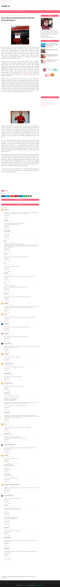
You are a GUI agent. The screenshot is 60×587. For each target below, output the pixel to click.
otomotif (5, 15)
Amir (5, 424)
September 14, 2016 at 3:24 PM (9, 466)
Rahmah (6, 220)
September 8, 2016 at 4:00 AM (9, 344)
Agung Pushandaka (8, 465)
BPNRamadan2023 (44, 100)
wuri (5, 263)
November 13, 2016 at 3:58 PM (9, 538)
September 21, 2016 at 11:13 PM (9, 519)
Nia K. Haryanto (7, 343)
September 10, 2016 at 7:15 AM (9, 384)
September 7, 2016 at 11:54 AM (9, 264)
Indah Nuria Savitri (8, 383)
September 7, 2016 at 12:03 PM (9, 274)
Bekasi (51, 100)
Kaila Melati (6, 548)
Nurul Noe (6, 209)
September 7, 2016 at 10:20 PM (9, 325)
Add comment (8, 559)
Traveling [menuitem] (22, 11)
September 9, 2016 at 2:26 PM (9, 374)
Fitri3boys (6, 354)
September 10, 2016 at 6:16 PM (9, 425)
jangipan (6, 303)
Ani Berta (6, 333)
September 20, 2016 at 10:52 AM (9, 506)
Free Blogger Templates (39, 585)
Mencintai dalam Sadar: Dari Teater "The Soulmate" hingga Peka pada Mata (52, 44)
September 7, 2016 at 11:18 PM (8, 334)
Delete (8, 215)
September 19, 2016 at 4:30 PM (9, 496)
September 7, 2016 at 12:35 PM (9, 294)
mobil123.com (26, 72)
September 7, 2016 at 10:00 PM (9, 315)
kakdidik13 (6, 323)
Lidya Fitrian (4, 22)
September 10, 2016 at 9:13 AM (9, 394)
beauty (52, 102)
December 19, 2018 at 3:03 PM (9, 549)
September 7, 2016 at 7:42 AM (9, 232)
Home (2, 0)
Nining (5, 253)
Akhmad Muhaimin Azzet (9, 444)
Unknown (6, 455)
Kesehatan (56, 100)
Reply (5, 215)
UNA (5, 240)
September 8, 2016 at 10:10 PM (9, 365)
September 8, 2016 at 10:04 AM (9, 355)
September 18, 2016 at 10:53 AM (9, 485)
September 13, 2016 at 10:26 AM (9, 445)
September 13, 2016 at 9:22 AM (9, 435)
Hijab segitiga (7, 231)
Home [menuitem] (2, 11)
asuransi (47, 102)
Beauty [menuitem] (6, 11)
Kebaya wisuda (7, 474)
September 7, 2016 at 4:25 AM (9, 221)
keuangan (43, 104)
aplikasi (42, 102)
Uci (4, 282)
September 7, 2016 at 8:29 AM (9, 242)
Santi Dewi (6, 527)
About (5, 0)
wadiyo (5, 505)
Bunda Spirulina (7, 373)
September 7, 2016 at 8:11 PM (8, 304)
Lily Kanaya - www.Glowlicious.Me (11, 484)
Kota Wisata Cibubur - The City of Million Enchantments (52, 60)
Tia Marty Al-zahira (8, 363)
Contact (10, 0)
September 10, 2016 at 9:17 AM (9, 413)
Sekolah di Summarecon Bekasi (52, 49)
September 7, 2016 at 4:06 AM (9, 210)
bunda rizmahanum (8, 495)
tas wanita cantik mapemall (10, 518)
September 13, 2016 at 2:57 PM (9, 456)
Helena (5, 293)
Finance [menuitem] (17, 11)
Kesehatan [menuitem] (11, 11)
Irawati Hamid (7, 433)
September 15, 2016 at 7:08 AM (9, 476)
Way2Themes (26, 585)
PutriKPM (6, 273)
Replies (6, 217)
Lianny (5, 314)
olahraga (48, 104)
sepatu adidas (7, 537)
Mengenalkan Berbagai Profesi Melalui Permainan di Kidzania (52, 55)
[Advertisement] (20, 101)
